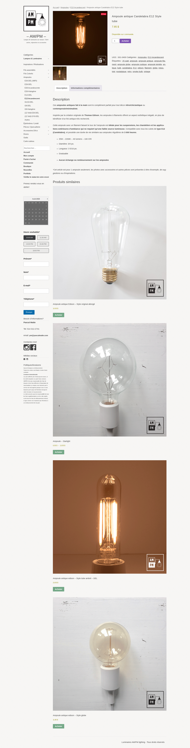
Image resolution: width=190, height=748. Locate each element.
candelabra (127, 68)
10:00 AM (29, 237)
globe (155, 68)
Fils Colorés (28, 74)
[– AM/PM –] (36, 31)
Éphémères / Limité (31, 123)
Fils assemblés (29, 70)
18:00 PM (36, 251)
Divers (26, 134)
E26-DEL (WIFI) (31, 81)
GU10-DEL (29, 102)
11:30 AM (43, 237)
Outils (26, 138)
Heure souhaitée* (32, 232)
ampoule (133, 61)
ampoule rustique (139, 64)
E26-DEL (28, 84)
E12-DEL (28, 95)
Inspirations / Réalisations (34, 64)
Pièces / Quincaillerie (32, 127)
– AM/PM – (36, 36)
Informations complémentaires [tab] (85, 88)
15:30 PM (43, 244)
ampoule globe (123, 64)
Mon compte (29, 156)
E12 (135, 68)
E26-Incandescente (32, 88)
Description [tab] (61, 88)
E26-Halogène (30, 91)
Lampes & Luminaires (33, 59)
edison (140, 68)
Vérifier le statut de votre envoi (36, 177)
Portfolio (27, 173)
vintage (147, 71)
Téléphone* (29, 299)
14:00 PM (29, 244)
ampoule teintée (155, 64)
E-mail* (27, 285)
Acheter (125, 41)
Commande (28, 163)
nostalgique (121, 71)
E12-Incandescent (32, 98)
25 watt (125, 61)
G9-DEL (28, 106)
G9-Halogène (30, 109)
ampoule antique (146, 61)
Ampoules (27, 77)
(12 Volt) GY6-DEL (32, 116)
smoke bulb (138, 71)
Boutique (27, 166)
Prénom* (28, 259)
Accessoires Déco (31, 131)
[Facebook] (33, 349)
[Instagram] (27, 349)
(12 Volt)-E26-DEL (32, 113)
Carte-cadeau (29, 141)
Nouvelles (28, 170)
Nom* (26, 272)
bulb (119, 68)
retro (129, 71)
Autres (27, 120)
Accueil (27, 152)
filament (148, 68)
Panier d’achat (30, 159)
